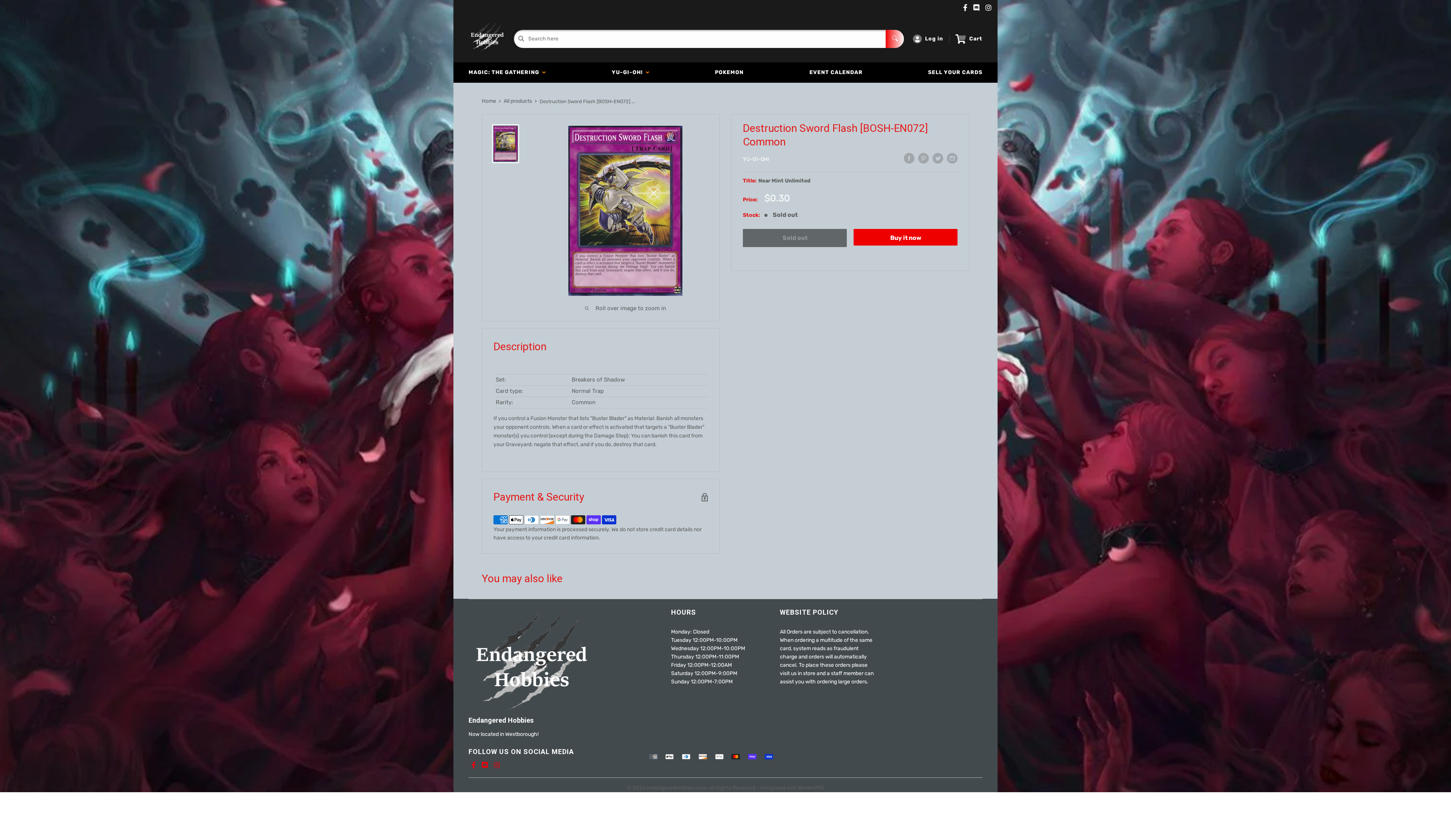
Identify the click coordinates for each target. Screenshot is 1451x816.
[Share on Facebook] (909, 158)
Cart (975, 39)
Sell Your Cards (955, 72)
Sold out (795, 237)
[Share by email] (952, 158)
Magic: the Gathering (505, 72)
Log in (934, 39)
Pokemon (729, 72)
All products (518, 101)
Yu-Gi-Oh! (629, 72)
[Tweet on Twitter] (938, 158)
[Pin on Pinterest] (923, 158)
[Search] (895, 39)
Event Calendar (836, 72)
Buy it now (905, 237)
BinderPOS (811, 788)
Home (489, 101)
